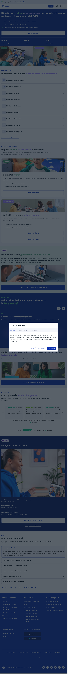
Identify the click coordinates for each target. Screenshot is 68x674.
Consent (12, 330)
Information (33, 330)
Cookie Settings (22, 330)
